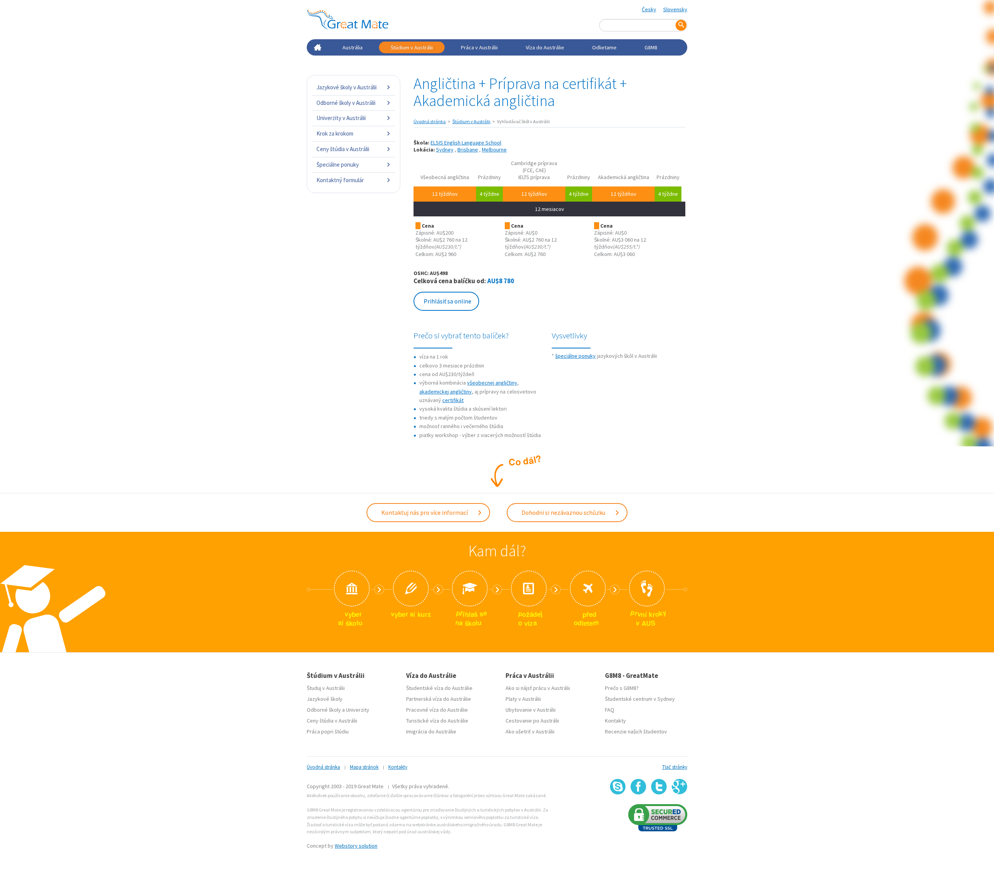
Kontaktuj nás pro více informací (425, 512)
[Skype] (618, 786)
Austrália (352, 47)
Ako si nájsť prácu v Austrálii (538, 687)
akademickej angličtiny (445, 391)
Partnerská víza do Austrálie (438, 698)
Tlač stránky (674, 767)
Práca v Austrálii (479, 47)
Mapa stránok (364, 767)
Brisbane (467, 149)
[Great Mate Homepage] (347, 19)
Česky (649, 9)
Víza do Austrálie (545, 47)
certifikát (453, 400)
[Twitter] (659, 786)
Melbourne (494, 149)
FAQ (609, 709)
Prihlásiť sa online (447, 301)
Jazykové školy (324, 698)
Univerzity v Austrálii (341, 118)
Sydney (445, 149)
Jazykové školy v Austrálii (346, 87)
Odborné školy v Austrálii (345, 102)
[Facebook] (638, 786)
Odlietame (604, 47)
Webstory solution (356, 845)
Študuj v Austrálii (326, 687)
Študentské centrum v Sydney (640, 698)
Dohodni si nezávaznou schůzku (563, 512)
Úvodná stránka (430, 121)
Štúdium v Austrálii (412, 47)
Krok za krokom (334, 133)
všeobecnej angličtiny (492, 382)
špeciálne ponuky (575, 355)
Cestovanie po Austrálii (532, 720)
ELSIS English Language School (466, 142)
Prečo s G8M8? (622, 687)
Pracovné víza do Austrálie (437, 709)
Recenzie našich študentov (636, 731)
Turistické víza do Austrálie (437, 720)
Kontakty (615, 720)
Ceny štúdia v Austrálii (342, 149)
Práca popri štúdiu (328, 731)
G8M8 (651, 47)
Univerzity (357, 709)
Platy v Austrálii (523, 698)
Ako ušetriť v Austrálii (530, 731)
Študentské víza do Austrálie (439, 687)
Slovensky (675, 9)
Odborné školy (324, 709)
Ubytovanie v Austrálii (531, 709)
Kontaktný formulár (340, 180)
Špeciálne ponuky (337, 164)
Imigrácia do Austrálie (431, 731)
